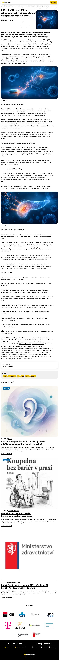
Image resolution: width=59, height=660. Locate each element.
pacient (27, 376)
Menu (54, 2)
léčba (22, 376)
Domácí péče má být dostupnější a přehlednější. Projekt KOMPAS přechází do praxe (24, 586)
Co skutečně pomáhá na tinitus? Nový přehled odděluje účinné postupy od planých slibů (23, 442)
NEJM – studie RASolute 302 (41, 354)
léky (18, 376)
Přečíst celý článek (6, 454)
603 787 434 (10, 647)
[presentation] (29, 411)
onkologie (33, 376)
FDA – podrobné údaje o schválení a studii (31, 344)
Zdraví (7, 6)
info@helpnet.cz (20, 647)
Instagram (52, 647)
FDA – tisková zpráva (40, 340)
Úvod (2, 6)
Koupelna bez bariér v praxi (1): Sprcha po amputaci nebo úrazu (16, 514)
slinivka (5, 376)
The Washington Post (25, 358)
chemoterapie (12, 376)
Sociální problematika (13, 510)
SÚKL (29, 348)
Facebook (36, 647)
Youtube (44, 647)
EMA (42, 350)
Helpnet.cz (8, 2)
